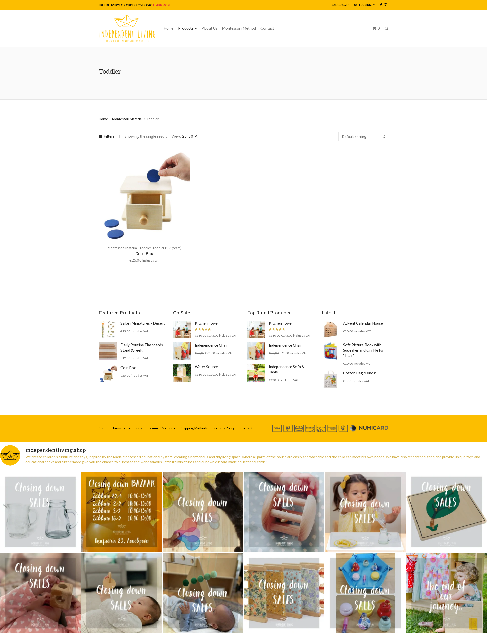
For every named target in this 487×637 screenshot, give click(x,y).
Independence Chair (211, 345)
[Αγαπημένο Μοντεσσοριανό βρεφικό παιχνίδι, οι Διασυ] (121, 593)
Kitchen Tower (207, 323)
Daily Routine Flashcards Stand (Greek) (141, 347)
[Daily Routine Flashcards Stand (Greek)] (108, 351)
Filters (109, 136)
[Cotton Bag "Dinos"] (330, 379)
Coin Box (144, 253)
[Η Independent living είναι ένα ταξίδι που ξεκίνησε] (446, 593)
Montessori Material (127, 119)
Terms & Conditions (127, 428)
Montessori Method (239, 28)
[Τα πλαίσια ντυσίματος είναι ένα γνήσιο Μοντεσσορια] (284, 593)
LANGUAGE (339, 4)
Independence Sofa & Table (286, 369)
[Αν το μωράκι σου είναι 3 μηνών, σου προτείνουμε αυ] (203, 593)
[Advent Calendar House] (330, 329)
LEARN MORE (162, 5)
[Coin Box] (108, 374)
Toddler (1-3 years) (166, 248)
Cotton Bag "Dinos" (359, 373)
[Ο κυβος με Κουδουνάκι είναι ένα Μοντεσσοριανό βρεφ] (40, 593)
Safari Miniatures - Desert (142, 323)
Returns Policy (224, 428)
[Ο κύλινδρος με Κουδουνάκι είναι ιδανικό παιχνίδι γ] (284, 512)
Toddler (145, 248)
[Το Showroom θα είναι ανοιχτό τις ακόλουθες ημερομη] (121, 512)
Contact (267, 28)
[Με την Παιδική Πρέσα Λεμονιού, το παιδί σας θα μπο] (365, 512)
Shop (103, 428)
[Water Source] (182, 373)
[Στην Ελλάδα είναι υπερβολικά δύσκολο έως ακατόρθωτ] (40, 512)
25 (184, 136)
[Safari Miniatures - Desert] (108, 329)
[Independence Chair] (182, 351)
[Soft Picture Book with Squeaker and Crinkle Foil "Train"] (330, 351)
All (197, 136)
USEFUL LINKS (363, 4)
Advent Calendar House (363, 323)
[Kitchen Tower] (182, 329)
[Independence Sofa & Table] (256, 373)
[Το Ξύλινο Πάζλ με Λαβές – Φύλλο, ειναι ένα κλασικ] (446, 512)
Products (186, 28)
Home (168, 28)
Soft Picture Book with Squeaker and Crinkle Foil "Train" (364, 350)
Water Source (206, 366)
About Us (209, 28)
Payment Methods (161, 428)
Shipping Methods (194, 428)
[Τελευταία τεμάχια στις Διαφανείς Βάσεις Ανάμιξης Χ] (203, 512)
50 (190, 136)
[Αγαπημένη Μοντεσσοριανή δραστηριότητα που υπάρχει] (365, 593)
